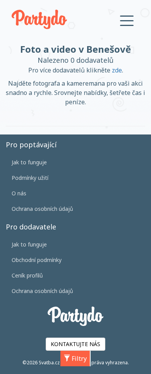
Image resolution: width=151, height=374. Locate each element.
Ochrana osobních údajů (42, 208)
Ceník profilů (27, 275)
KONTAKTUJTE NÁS (75, 344)
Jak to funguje (29, 162)
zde (117, 70)
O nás (19, 193)
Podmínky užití (30, 177)
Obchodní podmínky (37, 260)
